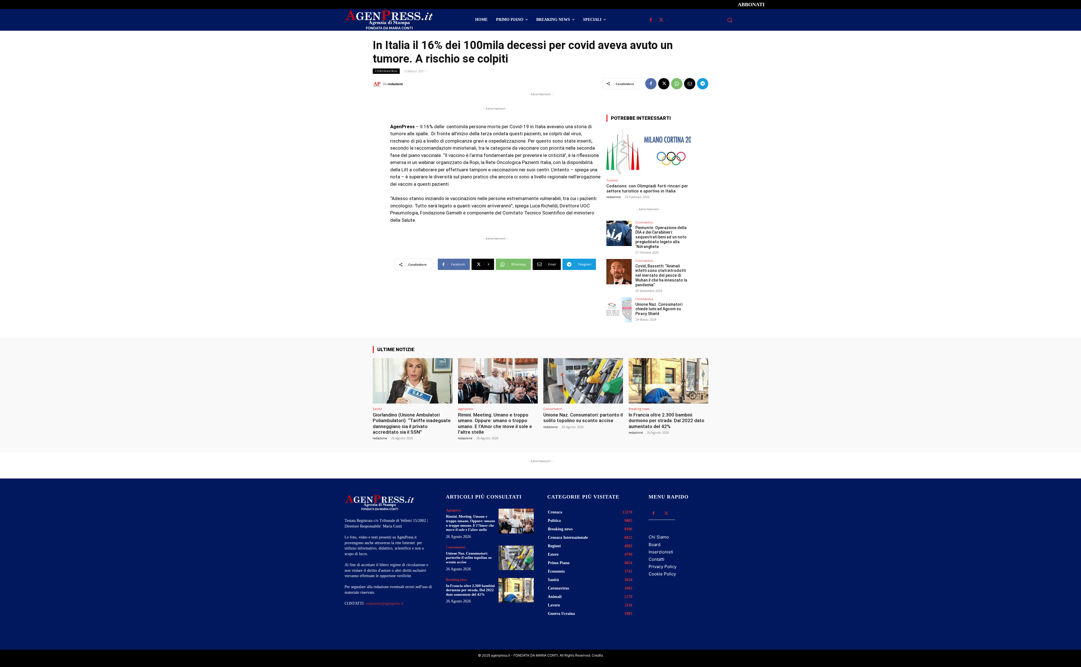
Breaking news (639, 408)
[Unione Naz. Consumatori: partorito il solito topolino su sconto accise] (583, 381)
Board (654, 544)
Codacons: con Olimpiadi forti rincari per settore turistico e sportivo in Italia (647, 188)
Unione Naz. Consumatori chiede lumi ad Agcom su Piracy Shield (658, 309)
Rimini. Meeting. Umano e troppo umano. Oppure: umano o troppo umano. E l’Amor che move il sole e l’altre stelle (495, 423)
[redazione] (378, 84)
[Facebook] (651, 20)
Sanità (377, 408)
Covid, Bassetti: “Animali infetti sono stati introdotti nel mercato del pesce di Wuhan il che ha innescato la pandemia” (661, 275)
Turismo (612, 180)
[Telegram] (702, 83)
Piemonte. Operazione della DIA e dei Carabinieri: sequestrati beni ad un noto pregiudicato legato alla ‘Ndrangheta (661, 237)
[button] (729, 20)
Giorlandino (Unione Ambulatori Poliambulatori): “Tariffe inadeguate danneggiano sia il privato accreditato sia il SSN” (412, 423)
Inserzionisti (661, 552)
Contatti (656, 559)
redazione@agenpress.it (384, 603)
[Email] (689, 83)
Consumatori (552, 408)
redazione (395, 84)
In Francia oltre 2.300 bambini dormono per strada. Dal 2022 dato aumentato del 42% (666, 420)
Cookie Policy (662, 574)
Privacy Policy (662, 566)
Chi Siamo (659, 537)
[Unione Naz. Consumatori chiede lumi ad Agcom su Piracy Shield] (619, 310)
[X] (661, 20)
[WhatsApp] (676, 83)
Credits (597, 655)
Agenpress (465, 408)
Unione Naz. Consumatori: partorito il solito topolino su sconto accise (583, 417)
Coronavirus (386, 71)
